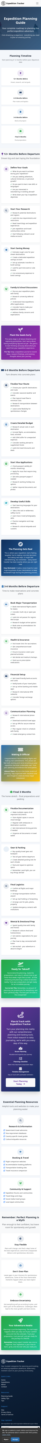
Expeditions (5, 1382)
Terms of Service (7, 1414)
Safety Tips (5, 1398)
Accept (15, 1439)
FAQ (2, 1410)
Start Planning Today (20, 1082)
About (3, 1384)
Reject (6, 1439)
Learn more (6, 1435)
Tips (2, 1401)
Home (3, 1380)
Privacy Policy (6, 1412)
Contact (4, 1387)
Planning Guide (7, 1396)
